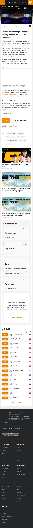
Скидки (18, 460)
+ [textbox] (6, 253)
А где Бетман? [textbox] (9, 237)
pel (20, 140)
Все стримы (16, 402)
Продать (18, 450)
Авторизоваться (16, 318)
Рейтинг (10, 428)
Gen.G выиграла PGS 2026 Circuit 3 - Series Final (15, 165)
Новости (10, 6)
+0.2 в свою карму (12, 126)
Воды (3, 495)
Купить (18, 447)
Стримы (17, 6)
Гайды (3, 453)
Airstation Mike (10, 136)
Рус (30, 331)
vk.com (10, 113)
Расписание (5, 498)
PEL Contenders (11, 133)
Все (26, 331)
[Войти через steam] (30, 2)
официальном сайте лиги (11, 94)
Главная (3, 6)
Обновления (5, 447)
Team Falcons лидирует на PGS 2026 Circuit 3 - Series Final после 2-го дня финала (16, 190)
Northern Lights (20, 136)
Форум (3, 489)
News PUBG (5, 423)
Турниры (4, 450)
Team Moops (20, 133)
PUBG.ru (11, 416)
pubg (25, 140)
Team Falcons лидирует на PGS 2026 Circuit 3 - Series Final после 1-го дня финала (16, 214)
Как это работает (20, 453)
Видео (3, 492)
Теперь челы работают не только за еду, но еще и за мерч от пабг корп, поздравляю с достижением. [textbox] (16, 271)
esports (9, 143)
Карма (4, 428)
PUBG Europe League (12, 140)
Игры (3, 457)
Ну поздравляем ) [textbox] (10, 288)
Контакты (17, 428)
